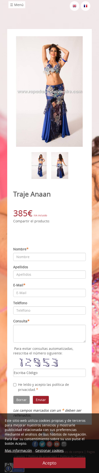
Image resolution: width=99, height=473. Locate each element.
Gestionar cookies (49, 450)
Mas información (18, 450)
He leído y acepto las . (43, 387)
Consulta (21, 321)
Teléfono (20, 303)
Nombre (21, 249)
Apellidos (20, 267)
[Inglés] (74, 5)
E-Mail (19, 285)
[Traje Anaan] (49, 91)
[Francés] (85, 5)
